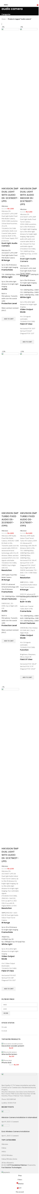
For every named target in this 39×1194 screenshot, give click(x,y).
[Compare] (4, 184)
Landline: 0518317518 (9, 1103)
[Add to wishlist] (4, 314)
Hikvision (5, 206)
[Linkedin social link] (22, 1)
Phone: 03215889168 (9, 1099)
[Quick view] (4, 323)
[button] (9, 319)
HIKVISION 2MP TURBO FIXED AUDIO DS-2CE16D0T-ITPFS (10, 519)
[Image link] (19, 1078)
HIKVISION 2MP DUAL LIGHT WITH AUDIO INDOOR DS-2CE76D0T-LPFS (28, 196)
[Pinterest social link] (19, 1)
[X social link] (17, 1)
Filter (6, 1013)
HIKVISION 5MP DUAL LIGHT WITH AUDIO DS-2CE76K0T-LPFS (10, 855)
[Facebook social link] (14, 1)
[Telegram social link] (24, 1)
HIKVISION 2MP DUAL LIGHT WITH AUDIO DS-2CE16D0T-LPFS (10, 195)
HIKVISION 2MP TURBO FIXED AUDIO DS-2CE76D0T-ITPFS (28, 519)
